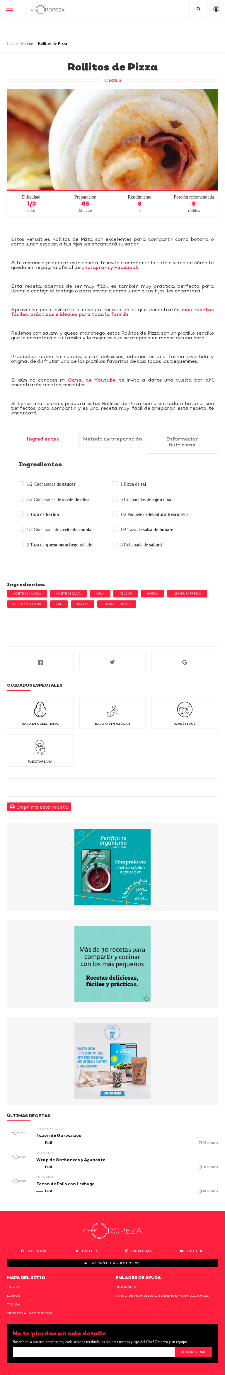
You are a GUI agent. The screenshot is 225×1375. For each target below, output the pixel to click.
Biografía (125, 1287)
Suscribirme (193, 1352)
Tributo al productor (29, 1313)
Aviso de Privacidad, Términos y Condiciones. (162, 1295)
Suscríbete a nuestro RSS (115, 1263)
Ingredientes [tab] (42, 439)
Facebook (126, 267)
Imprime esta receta (41, 807)
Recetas (27, 43)
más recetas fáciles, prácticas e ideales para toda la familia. (112, 312)
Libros (14, 1295)
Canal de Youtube (92, 380)
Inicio (12, 43)
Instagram (95, 267)
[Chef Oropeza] (48, 9)
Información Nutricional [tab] (183, 442)
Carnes (112, 80)
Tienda (14, 1304)
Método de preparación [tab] (112, 439)
